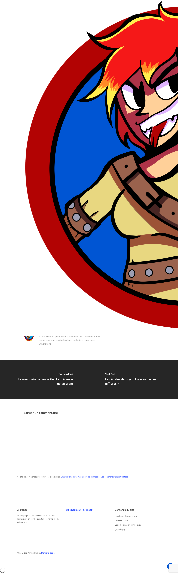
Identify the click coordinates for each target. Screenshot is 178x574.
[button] (89, 566)
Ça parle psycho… (122, 529)
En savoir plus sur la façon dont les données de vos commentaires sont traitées (94, 477)
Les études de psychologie (126, 516)
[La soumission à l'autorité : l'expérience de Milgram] (44, 379)
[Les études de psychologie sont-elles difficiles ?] (133, 379)
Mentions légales (48, 553)
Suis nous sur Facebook (79, 509)
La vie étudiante (121, 520)
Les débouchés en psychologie (128, 525)
